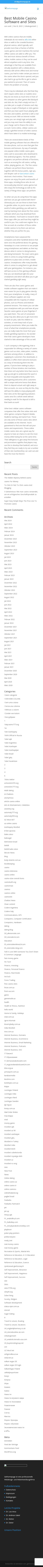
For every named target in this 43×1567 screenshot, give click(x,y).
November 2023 (10, 542)
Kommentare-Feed (11, 1448)
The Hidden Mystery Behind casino (17, 478)
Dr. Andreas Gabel (13, 1515)
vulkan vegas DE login (12, 1365)
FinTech (7, 976)
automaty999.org (11, 816)
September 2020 (10, 674)
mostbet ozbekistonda (13, 1152)
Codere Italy (9, 911)
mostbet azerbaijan (11, 1134)
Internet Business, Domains (15, 1035)
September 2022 (10, 594)
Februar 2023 (9, 575)
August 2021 (9, 641)
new (6, 1167)
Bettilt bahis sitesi (11, 849)
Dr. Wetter (10, 1519)
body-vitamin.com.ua (12, 860)
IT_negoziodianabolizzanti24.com (17, 1064)
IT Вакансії (8, 1053)
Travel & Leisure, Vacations (14, 1325)
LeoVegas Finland (11, 1090)
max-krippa (8, 1116)
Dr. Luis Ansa (11, 1511)
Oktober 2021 (9, 634)
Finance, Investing (11, 965)
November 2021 (10, 630)
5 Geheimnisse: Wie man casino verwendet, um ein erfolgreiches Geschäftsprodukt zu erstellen (21, 494)
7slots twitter (9, 779)
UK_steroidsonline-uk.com (14, 1332)
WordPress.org (10, 1452)
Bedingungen (11, 1497)
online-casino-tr (10, 1185)
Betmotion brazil (10, 842)
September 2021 (10, 638)
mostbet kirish (9, 1149)
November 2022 (10, 586)
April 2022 (8, 612)
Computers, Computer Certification (17, 919)
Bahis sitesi (8, 834)
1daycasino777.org (11, 724)
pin (5, 1207)
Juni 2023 (7, 561)
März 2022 (8, 616)
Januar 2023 (8, 579)
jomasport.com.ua (11, 1072)
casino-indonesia (10, 871)
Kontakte (9, 1501)
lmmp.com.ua (9, 1108)
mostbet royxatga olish (13, 1156)
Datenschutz (11, 1490)
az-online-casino (10, 823)
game (6, 995)
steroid (7, 1310)
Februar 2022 (9, 619)
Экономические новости (14, 1427)
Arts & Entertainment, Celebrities (17, 805)
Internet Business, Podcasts (15, 1046)
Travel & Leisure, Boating (14, 1321)
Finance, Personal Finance (14, 969)
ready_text (8, 1240)
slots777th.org (9, 1288)
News (6, 1174)
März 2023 (8, 572)
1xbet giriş (8, 757)
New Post (8, 1171)
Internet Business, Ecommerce (16, 1039)
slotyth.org (8, 1292)
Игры (6, 1383)
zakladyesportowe (11, 1372)
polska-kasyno (9, 1237)
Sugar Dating (9, 1314)
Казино (7, 1387)
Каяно (6, 1391)
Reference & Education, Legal (15, 1259)
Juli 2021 (7, 645)
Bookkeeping (9, 864)
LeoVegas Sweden (11, 1101)
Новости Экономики (12, 1402)
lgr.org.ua (7, 1105)
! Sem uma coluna (11, 702)
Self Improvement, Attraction (15, 1270)
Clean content (9, 904)
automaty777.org (11, 812)
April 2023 (8, 568)
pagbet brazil (9, 1196)
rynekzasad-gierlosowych (14, 1266)
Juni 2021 (7, 649)
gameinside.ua (9, 998)
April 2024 (8, 524)
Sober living (8, 1295)
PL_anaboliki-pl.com (12, 1218)
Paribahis (7, 1200)
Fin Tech (7, 962)
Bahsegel (7, 838)
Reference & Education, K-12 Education (19, 1255)
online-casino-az (10, 1182)
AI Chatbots (8, 794)
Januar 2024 (8, 535)
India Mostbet (9, 1028)
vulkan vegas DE (10, 1361)
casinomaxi (8, 886)
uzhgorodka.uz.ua (11, 1354)
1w (5, 728)
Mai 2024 (7, 520)
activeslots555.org (11, 783)
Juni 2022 (7, 605)
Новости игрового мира (14, 1398)
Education (8, 941)
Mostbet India (9, 1145)
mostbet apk (9, 1127)
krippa (6, 1086)
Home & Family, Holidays (14, 1013)
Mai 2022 (7, 608)
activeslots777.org (11, 787)
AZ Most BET (9, 820)
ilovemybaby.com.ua (12, 1024)
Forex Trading (9, 980)
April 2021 (8, 656)
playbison (8, 1229)
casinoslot (8, 897)
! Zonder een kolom (11, 713)
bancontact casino (27, 173)
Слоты (7, 1413)
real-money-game (11, 1248)
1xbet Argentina (10, 743)
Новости (7, 1394)
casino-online (9, 875)
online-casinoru (10, 1189)
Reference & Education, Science (16, 1262)
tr (4, 1317)
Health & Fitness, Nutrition (14, 1006)
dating (6, 926)
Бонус (6, 1376)
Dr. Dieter (9, 1523)
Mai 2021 (7, 652)
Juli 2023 (7, 557)
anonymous (8, 798)
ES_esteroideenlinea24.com (14, 944)
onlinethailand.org (11, 1193)
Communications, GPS (13, 915)
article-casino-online (12, 801)
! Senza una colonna (12, 706)
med (6, 1119)
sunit (9, 26)
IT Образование (10, 1057)
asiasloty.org (9, 809)
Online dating (9, 1178)
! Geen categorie (10, 695)
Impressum (10, 1493)
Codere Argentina (11, 908)
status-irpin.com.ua (11, 1306)
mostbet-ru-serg (10, 1163)
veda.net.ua (8, 1358)
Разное (7, 1409)
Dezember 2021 (10, 627)
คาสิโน (7, 1431)
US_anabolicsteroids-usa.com (15, 1339)
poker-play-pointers (11, 1233)
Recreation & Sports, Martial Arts (17, 1251)
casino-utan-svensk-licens (14, 878)
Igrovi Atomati (9, 1020)
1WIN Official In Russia (13, 735)
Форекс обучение (11, 1424)
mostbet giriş (9, 1138)
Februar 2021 (9, 663)
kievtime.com (9, 1079)
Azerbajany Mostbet (12, 827)
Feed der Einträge (11, 1444)
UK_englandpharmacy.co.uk (14, 1328)
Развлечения (9, 1405)
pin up (6, 1211)
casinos (7, 889)
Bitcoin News (9, 853)
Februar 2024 (9, 531)
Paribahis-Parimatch (12, 1204)
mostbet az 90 (10, 1130)
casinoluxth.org (10, 882)
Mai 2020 (7, 678)
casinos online (9, 893)
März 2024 (8, 528)
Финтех (7, 1416)
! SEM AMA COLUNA (12, 699)
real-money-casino (11, 1244)
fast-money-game (11, 958)
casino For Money (11, 481)
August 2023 (9, 553)
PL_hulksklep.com (11, 1222)
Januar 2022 (8, 623)
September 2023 (10, 550)
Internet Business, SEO (13, 1050)
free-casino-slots (10, 984)
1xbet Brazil (8, 754)
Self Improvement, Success (14, 1277)
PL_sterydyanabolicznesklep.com (17, 1226)
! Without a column (11, 710)
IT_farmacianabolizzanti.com (15, 1061)
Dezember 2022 (10, 583)
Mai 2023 (7, 564)
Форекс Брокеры (11, 1420)
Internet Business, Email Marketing (17, 1042)
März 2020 (8, 685)
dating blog (8, 930)
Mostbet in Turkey (11, 1141)
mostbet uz (8, 1160)
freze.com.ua (9, 987)
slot (5, 1281)
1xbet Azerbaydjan (11, 750)
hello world (8, 1009)
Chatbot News (9, 900)
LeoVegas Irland (10, 1097)
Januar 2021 (8, 667)
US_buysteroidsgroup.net (14, 1343)
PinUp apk (8, 1215)
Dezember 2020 (10, 671)
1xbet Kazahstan (10, 761)
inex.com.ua (8, 1031)
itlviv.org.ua (8, 1068)
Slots (6, 1284)
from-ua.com (9, 991)
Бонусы (7, 1380)
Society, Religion (10, 1299)
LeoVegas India (10, 1094)
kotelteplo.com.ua (11, 1083)
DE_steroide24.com (11, 937)
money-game (9, 1123)
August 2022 (9, 597)
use (5, 1347)
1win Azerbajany (10, 732)
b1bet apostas (9, 831)
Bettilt (6, 845)
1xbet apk (8, 739)
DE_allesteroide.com (12, 933)
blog (6, 856)
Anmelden (8, 1441)
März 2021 (8, 660)
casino (6, 867)
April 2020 (8, 682)
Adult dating (8, 790)
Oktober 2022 (9, 590)
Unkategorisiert (30, 26)
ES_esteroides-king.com (13, 948)
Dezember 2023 (10, 539)
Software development (13, 1303)
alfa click (28, 39)
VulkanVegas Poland (12, 1369)
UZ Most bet (9, 1350)
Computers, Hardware (12, 922)
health (6, 1002)
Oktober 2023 (9, 546)
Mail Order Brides (11, 1112)
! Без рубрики (9, 717)
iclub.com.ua (9, 1017)
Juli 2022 (7, 601)
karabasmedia (9, 1075)
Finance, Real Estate (12, 973)
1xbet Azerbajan (10, 746)
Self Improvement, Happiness (15, 1273)
